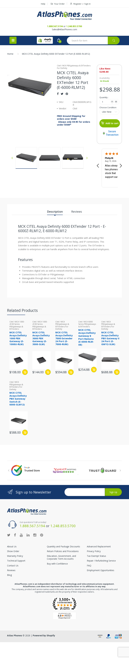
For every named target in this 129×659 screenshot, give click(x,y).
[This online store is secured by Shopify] (45, 40)
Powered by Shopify (44, 635)
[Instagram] (34, 535)
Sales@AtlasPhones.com (64, 29)
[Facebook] (58, 94)
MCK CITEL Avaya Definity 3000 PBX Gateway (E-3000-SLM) (41, 338)
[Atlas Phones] (64, 15)
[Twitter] (62, 94)
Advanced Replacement (99, 546)
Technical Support (16, 560)
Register (77, 3)
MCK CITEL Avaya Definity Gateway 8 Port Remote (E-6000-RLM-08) (87, 337)
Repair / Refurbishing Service (101, 560)
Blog (9, 574)
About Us (12, 546)
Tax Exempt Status (96, 555)
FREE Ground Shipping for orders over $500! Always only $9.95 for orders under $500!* (73, 120)
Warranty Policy (15, 555)
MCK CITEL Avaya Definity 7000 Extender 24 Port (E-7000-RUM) (64, 338)
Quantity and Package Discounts (63, 546)
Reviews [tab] (76, 211)
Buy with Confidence (57, 563)
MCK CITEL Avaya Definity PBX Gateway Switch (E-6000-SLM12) (18, 398)
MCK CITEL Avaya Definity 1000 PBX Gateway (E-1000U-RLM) (18, 338)
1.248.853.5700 (74, 26)
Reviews (11, 570)
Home (10, 53)
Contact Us (12, 565)
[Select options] (94, 369)
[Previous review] (97, 166)
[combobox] (93, 40)
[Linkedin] (28, 535)
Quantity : (104, 97)
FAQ (89, 565)
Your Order (59, 3)
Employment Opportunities (100, 570)
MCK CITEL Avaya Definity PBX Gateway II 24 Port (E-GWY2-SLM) (110, 338)
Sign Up (113, 492)
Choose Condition (107, 107)
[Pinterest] (67, 94)
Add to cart (112, 123)
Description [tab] (55, 211)
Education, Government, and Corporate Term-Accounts (61, 557)
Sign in (87, 3)
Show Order (13, 551)
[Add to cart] (25, 372)
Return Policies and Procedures (63, 551)
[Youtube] (21, 535)
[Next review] (120, 166)
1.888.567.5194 (55, 26)
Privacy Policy (94, 551)
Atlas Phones (14, 635)
